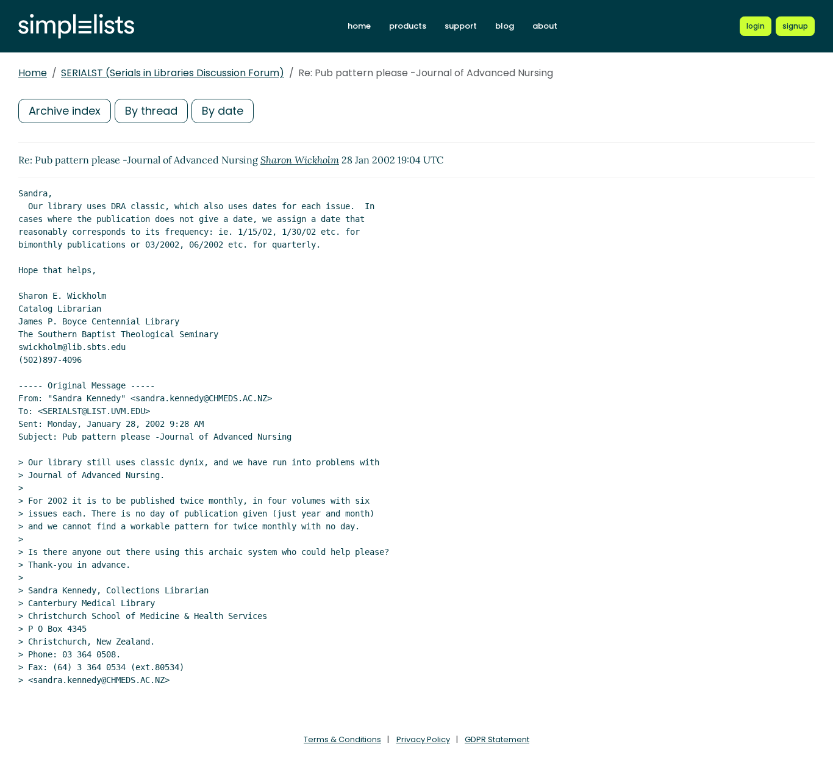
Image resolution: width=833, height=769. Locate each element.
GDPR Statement (497, 739)
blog (504, 26)
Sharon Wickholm (299, 160)
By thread (151, 110)
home (359, 26)
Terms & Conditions (342, 739)
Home (32, 73)
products (407, 26)
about (544, 26)
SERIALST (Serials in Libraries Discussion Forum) (172, 73)
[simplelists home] (76, 26)
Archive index (65, 110)
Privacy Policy (423, 739)
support (461, 26)
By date (222, 110)
